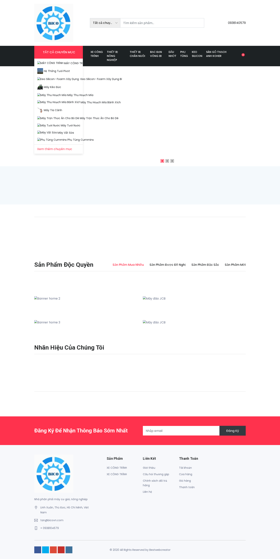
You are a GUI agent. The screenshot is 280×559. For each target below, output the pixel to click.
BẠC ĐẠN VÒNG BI (156, 54)
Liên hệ (147, 492)
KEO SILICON (197, 54)
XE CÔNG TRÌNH (96, 54)
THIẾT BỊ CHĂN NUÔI (137, 54)
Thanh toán (187, 487)
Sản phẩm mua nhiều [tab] (128, 265)
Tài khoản (185, 468)
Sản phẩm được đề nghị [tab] (168, 265)
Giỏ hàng (185, 481)
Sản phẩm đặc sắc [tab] (205, 265)
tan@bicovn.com (51, 520)
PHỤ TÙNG (184, 54)
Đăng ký (232, 431)
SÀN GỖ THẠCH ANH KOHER (216, 54)
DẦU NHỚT (172, 54)
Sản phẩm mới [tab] (235, 265)
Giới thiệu (149, 468)
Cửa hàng (185, 474)
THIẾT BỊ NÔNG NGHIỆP (112, 56)
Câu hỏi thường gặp (156, 474)
